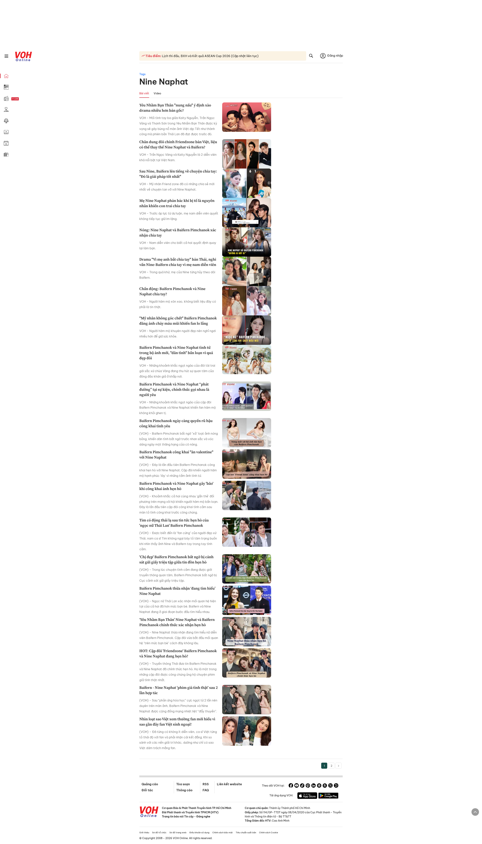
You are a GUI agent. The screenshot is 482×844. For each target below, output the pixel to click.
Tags (142, 74)
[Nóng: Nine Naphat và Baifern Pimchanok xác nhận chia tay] (246, 242)
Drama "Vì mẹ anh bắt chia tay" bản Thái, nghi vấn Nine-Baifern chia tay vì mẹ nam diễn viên (177, 262)
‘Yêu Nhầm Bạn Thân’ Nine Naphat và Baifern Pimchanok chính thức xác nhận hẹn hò (177, 622)
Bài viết (144, 93)
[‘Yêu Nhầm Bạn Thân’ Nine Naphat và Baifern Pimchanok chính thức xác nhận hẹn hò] (246, 631)
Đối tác (147, 790)
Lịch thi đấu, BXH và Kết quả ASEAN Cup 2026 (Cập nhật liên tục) (210, 56)
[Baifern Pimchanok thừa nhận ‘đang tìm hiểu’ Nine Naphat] (246, 600)
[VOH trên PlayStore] (328, 796)
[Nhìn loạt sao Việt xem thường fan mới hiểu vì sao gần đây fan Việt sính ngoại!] (246, 731)
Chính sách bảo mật (222, 832)
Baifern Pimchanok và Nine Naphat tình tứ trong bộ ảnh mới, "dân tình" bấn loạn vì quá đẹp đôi (176, 353)
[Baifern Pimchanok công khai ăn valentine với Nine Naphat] (246, 464)
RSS (206, 784)
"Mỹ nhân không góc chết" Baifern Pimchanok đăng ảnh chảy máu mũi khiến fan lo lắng (178, 320)
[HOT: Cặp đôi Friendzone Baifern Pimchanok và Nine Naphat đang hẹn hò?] (246, 663)
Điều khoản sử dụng (199, 832)
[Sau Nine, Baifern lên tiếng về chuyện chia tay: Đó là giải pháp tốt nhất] (246, 183)
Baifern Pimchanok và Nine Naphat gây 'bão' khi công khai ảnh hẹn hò (176, 486)
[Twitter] (330, 786)
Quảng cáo (150, 784)
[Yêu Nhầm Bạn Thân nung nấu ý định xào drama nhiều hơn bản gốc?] (246, 117)
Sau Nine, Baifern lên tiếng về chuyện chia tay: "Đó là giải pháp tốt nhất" (178, 174)
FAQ (206, 790)
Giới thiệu (144, 832)
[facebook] (291, 786)
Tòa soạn (183, 784)
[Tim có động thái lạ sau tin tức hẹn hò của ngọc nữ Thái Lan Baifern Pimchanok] (246, 532)
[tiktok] (302, 786)
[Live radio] (21, 99)
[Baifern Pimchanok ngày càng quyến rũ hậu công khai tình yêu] (246, 432)
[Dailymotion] (336, 786)
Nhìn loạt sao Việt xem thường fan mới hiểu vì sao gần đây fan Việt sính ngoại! (177, 721)
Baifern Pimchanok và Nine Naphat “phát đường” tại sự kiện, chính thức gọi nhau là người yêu (174, 389)
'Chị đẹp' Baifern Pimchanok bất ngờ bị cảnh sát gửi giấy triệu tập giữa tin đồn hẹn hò (176, 559)
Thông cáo (184, 790)
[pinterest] (308, 786)
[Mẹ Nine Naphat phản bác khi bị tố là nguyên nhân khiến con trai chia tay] (246, 212)
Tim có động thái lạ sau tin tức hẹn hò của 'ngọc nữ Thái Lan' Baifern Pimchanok (174, 522)
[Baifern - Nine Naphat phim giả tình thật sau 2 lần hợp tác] (246, 699)
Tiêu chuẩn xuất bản (246, 832)
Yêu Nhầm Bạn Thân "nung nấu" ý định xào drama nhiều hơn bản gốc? (175, 107)
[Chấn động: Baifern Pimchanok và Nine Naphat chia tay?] (246, 300)
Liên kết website (229, 784)
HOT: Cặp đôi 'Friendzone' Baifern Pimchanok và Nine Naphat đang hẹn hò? (178, 653)
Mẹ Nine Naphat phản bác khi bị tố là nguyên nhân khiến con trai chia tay (176, 203)
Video (157, 93)
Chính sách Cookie (268, 832)
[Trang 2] (339, 766)
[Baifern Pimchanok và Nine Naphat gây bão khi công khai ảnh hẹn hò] (246, 495)
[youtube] (296, 786)
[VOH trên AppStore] (307, 796)
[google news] (319, 786)
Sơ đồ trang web (177, 832)
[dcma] (325, 786)
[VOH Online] (149, 812)
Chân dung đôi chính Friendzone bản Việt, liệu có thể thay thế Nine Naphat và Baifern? (178, 144)
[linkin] (313, 786)
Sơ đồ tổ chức (159, 832)
